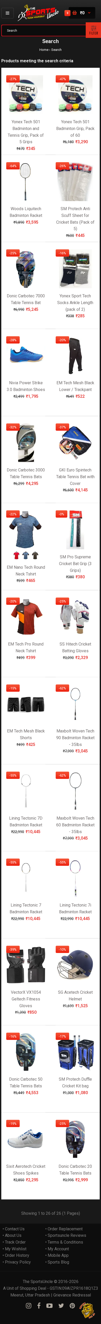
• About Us (12, 1235)
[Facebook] (39, 1305)
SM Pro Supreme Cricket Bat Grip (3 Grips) (75, 564)
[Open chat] (87, 1310)
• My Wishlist (14, 1248)
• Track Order (14, 1242)
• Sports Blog (57, 1262)
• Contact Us (14, 1228)
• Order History (16, 1255)
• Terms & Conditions (64, 1242)
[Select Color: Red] (16, 558)
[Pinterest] (72, 1305)
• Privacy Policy (17, 1262)
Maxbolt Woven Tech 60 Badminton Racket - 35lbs (75, 825)
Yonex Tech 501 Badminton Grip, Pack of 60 (75, 129)
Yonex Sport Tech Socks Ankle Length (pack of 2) (75, 303)
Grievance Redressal (72, 1295)
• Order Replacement (64, 1228)
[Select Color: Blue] (26, 558)
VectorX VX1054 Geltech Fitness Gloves (26, 999)
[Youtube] (49, 1305)
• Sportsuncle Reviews (65, 1235)
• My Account (57, 1248)
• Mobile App (57, 1255)
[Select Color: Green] (35, 558)
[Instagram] (28, 1305)
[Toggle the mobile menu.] (7, 13)
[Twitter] (61, 1305)
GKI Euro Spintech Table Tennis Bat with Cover (75, 477)
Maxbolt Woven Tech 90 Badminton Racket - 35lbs (75, 738)
